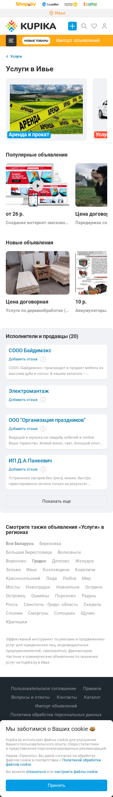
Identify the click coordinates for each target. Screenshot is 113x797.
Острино (94, 587)
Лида (51, 578)
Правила (92, 688)
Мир (86, 578)
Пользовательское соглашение (44, 688)
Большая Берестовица (29, 552)
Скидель (92, 604)
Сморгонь (38, 613)
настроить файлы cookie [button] (76, 771)
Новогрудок (38, 587)
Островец (15, 595)
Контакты (67, 697)
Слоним (14, 613)
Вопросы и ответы (31, 697)
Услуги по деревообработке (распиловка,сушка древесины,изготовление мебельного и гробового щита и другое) (38, 310)
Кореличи (85, 569)
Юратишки (16, 621)
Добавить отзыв (23, 359)
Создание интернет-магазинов (38, 222)
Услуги (16, 56)
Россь (12, 604)
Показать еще (56, 501)
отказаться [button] (36, 771)
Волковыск (69, 552)
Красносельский (23, 578)
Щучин (88, 613)
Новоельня (67, 587)
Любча (69, 578)
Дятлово (61, 561)
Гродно (39, 561)
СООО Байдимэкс (30, 350)
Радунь (89, 595)
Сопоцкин (64, 613)
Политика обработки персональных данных (56, 714)
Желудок (84, 561)
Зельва (13, 569)
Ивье (31, 569)
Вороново (16, 561)
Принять (56, 785)
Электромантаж (29, 391)
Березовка (50, 543)
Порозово (65, 595)
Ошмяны (40, 595)
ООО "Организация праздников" (47, 420)
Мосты (13, 587)
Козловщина (56, 569)
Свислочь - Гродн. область (51, 604)
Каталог (93, 697)
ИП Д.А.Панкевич (30, 461)
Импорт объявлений (78, 40)
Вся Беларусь (20, 543)
